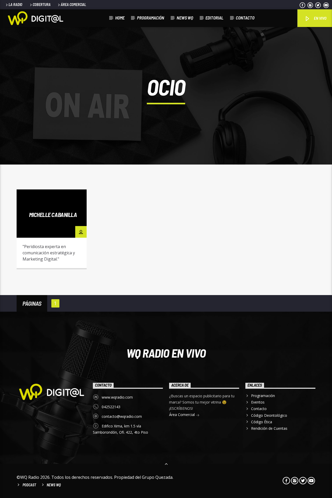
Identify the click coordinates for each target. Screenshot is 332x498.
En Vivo (319, 18)
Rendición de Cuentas (269, 428)
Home (120, 17)
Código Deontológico (269, 415)
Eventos (258, 402)
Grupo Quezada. (157, 477)
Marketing (54, 194)
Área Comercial (73, 4)
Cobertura (42, 4)
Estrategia (29, 194)
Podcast (29, 485)
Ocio (73, 194)
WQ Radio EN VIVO (166, 353)
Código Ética (261, 421)
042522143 (111, 406)
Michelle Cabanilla (53, 214)
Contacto (245, 17)
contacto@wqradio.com (122, 416)
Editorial (214, 17)
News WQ (185, 17)
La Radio (15, 4)
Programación (150, 17)
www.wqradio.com (117, 397)
